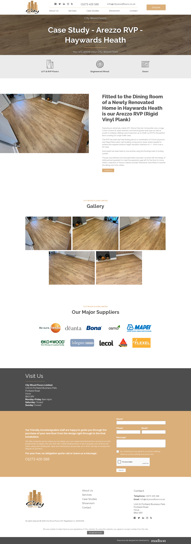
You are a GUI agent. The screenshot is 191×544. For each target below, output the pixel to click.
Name (119, 419)
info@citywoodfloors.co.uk (121, 4)
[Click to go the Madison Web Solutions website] (158, 540)
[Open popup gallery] (48, 233)
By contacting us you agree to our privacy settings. (140, 451)
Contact (134, 10)
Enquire (156, 7)
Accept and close (95, 533)
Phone (120, 428)
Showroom (114, 10)
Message (121, 437)
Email (145, 428)
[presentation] (133, 462)
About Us (53, 10)
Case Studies (92, 10)
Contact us (108, 170)
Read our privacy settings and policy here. (137, 454)
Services (72, 10)
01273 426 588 (90, 4)
